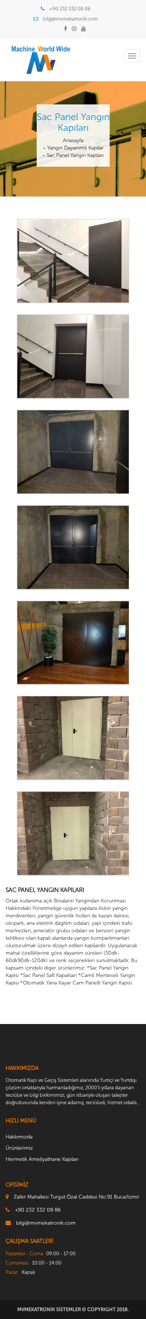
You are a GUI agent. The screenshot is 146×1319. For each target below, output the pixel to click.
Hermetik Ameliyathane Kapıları (42, 1159)
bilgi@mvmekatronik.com (70, 19)
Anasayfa (73, 140)
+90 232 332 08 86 (70, 9)
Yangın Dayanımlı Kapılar (75, 148)
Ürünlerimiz (19, 1148)
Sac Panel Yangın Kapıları (75, 155)
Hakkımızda (19, 1137)
